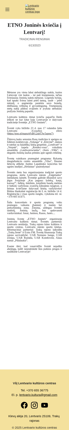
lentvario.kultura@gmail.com (38, 395)
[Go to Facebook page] (26, 405)
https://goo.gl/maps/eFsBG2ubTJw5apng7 (30, 133)
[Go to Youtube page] (44, 405)
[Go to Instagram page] (36, 405)
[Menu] (7, 9)
